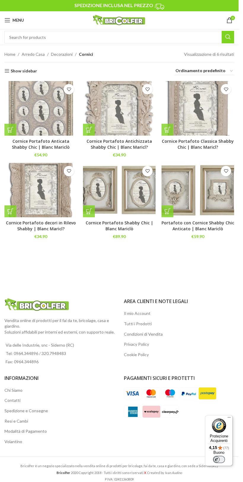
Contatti (12, 400)
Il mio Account (137, 313)
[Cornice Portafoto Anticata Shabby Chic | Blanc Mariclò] (40, 108)
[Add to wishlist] (69, 89)
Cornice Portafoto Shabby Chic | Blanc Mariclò (119, 226)
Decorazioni (62, 54)
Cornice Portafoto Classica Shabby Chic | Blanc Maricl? (198, 144)
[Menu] (229, 418)
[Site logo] (119, 19)
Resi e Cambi (16, 421)
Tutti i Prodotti (138, 323)
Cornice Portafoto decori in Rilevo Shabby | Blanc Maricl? (41, 226)
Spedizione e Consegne (26, 410)
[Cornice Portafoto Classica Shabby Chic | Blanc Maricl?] (198, 108)
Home (9, 54)
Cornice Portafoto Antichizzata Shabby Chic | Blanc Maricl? (119, 144)
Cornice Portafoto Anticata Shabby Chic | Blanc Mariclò (41, 144)
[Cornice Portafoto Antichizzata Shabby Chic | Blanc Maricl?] (119, 108)
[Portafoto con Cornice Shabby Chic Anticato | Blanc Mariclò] (198, 190)
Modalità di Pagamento (25, 431)
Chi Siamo (13, 390)
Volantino (13, 441)
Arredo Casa (33, 54)
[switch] (219, 459)
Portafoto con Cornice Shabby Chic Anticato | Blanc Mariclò (198, 226)
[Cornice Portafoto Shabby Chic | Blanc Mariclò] (119, 190)
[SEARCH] (228, 37)
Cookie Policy (136, 354)
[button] (89, 211)
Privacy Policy (136, 344)
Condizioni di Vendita (143, 334)
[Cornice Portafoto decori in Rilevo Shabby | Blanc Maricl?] (40, 190)
